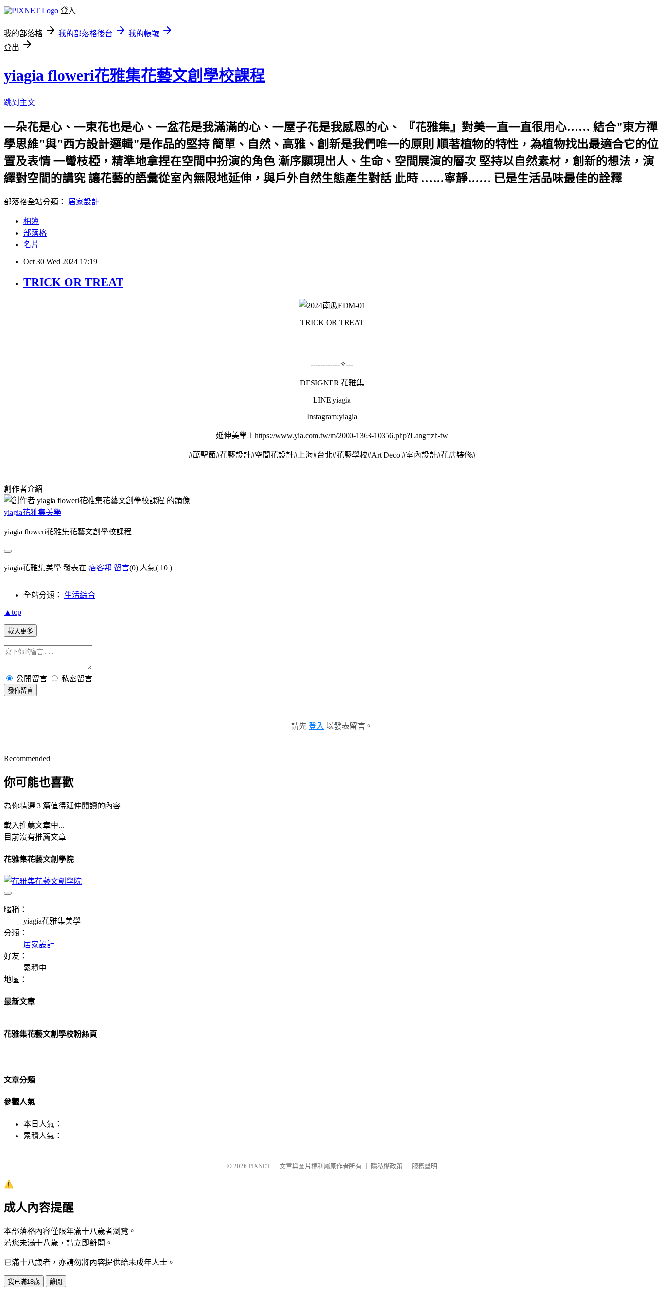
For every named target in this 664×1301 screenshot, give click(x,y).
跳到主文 (19, 102)
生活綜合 (79, 595)
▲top (12, 612)
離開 (56, 1281)
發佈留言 (20, 690)
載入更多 (20, 631)
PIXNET (259, 1166)
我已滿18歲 (24, 1281)
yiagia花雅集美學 (32, 512)
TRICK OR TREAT (73, 282)
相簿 (31, 221)
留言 (121, 568)
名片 (31, 244)
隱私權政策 (386, 1166)
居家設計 (83, 202)
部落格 (35, 233)
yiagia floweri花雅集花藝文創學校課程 (134, 75)
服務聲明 (424, 1166)
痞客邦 (100, 568)
